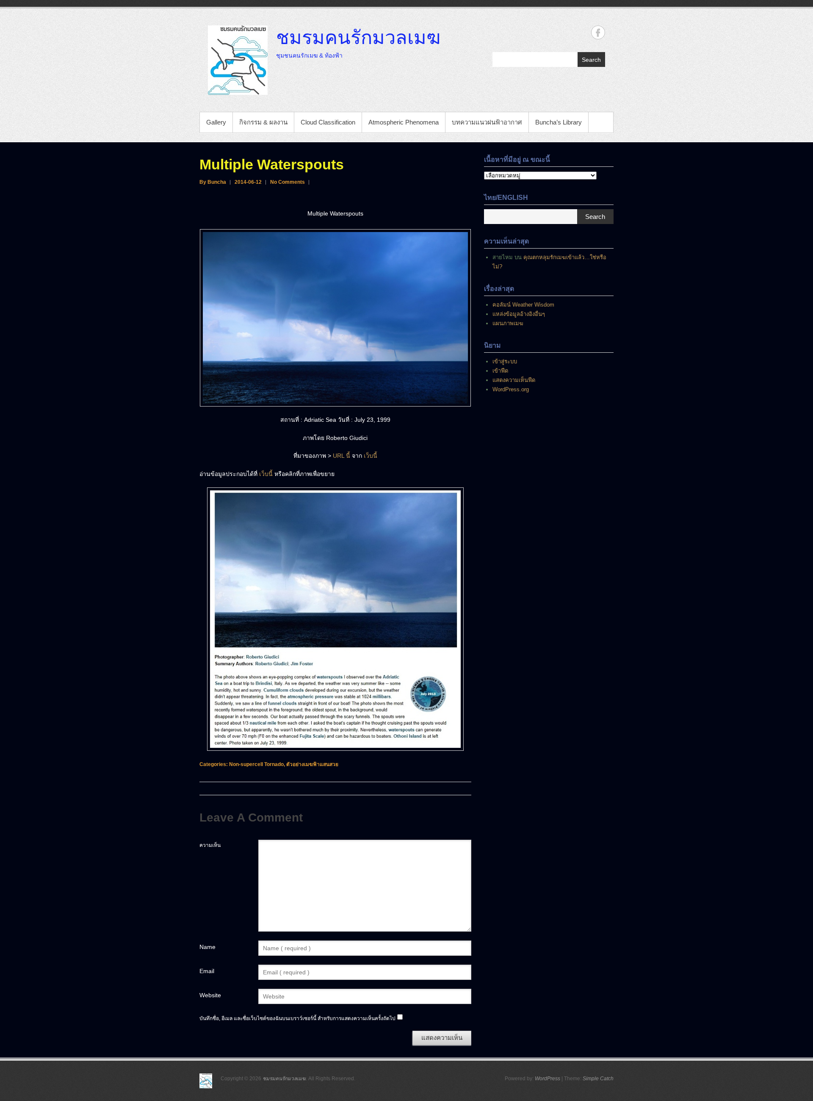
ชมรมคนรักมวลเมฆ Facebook (598, 32)
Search (591, 59)
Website (210, 995)
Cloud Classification (328, 122)
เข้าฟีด (500, 371)
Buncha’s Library (558, 122)
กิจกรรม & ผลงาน (263, 122)
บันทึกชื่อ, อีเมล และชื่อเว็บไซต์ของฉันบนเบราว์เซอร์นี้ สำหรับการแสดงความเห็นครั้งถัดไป (297, 1018)
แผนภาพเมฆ (507, 323)
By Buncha (212, 182)
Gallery (216, 122)
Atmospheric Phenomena (403, 122)
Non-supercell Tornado (256, 764)
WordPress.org (510, 389)
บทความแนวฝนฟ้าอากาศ (487, 122)
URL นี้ (341, 455)
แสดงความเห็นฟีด (513, 380)
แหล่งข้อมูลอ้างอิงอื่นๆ (518, 314)
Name (207, 946)
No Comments (287, 182)
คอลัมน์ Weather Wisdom (523, 305)
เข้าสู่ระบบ (504, 361)
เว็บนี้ (370, 455)
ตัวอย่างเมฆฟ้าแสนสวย (312, 764)
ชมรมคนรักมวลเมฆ (358, 37)
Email (206, 971)
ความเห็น (210, 845)
